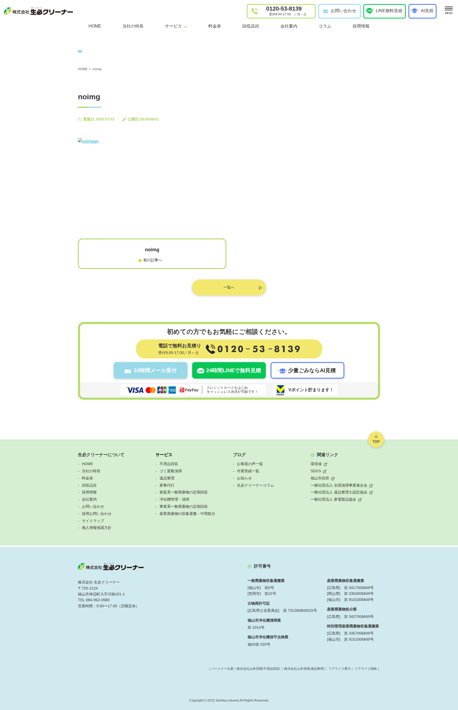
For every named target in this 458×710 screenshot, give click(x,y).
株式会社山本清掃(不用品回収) (258, 669)
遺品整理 (167, 478)
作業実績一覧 (248, 471)
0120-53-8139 (286, 10)
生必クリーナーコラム (255, 485)
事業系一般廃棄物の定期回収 (184, 506)
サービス (164, 454)
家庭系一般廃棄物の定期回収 (184, 492)
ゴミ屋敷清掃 (171, 471)
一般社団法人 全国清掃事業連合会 (339, 485)
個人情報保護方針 (97, 527)
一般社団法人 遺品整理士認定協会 (339, 492)
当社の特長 (133, 26)
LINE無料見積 (389, 10)
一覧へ (229, 287)
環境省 (316, 464)
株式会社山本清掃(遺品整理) (304, 669)
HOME (95, 26)
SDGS (316, 471)
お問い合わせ (343, 10)
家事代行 (167, 485)
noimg (152, 249)
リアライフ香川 (339, 669)
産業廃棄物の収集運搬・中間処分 (187, 513)
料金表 (214, 26)
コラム (325, 26)
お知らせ (244, 478)
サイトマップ (93, 521)
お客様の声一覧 (250, 464)
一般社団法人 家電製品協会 (333, 499)
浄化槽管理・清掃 (174, 499)
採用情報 (361, 26)
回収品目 (250, 26)
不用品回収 (169, 464)
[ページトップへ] (376, 439)
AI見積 (427, 10)
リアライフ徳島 (366, 669)
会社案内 (288, 26)
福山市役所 (320, 478)
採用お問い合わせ (97, 513)
